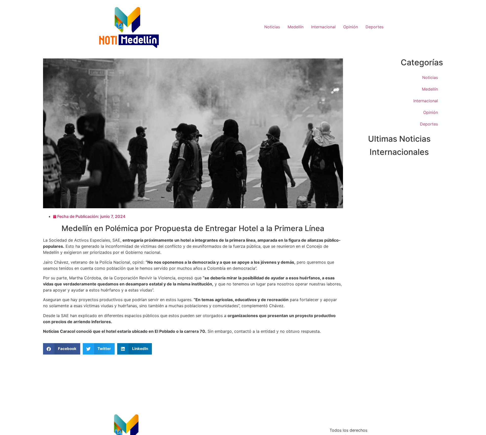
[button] (61, 349)
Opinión (350, 26)
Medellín (295, 26)
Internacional (323, 26)
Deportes (374, 26)
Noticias (272, 26)
